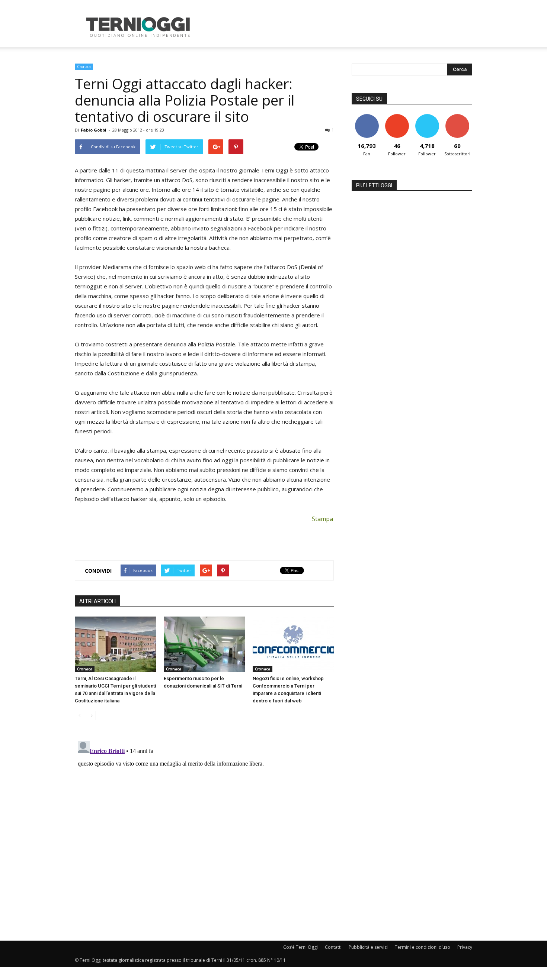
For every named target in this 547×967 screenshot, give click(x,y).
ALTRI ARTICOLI (97, 601)
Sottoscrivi (457, 117)
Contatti (333, 947)
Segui (396, 117)
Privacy (464, 947)
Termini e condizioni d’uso (422, 947)
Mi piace (367, 117)
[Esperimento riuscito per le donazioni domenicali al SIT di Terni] (204, 644)
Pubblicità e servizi (368, 947)
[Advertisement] (336, 27)
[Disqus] (204, 831)
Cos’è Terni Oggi (300, 947)
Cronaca (84, 66)
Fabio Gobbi (93, 130)
